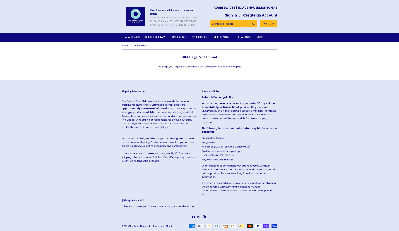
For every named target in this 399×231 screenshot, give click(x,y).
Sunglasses (179, 37)
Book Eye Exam (155, 37)
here (213, 66)
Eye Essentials (221, 37)
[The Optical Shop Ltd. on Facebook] (193, 217)
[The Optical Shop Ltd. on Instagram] (204, 217)
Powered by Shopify (163, 226)
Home (125, 45)
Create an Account (260, 15)
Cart (271, 23)
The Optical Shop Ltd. (139, 226)
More (260, 37)
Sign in (231, 15)
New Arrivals (131, 37)
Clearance (244, 37)
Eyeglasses (199, 37)
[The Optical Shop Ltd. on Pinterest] (198, 217)
